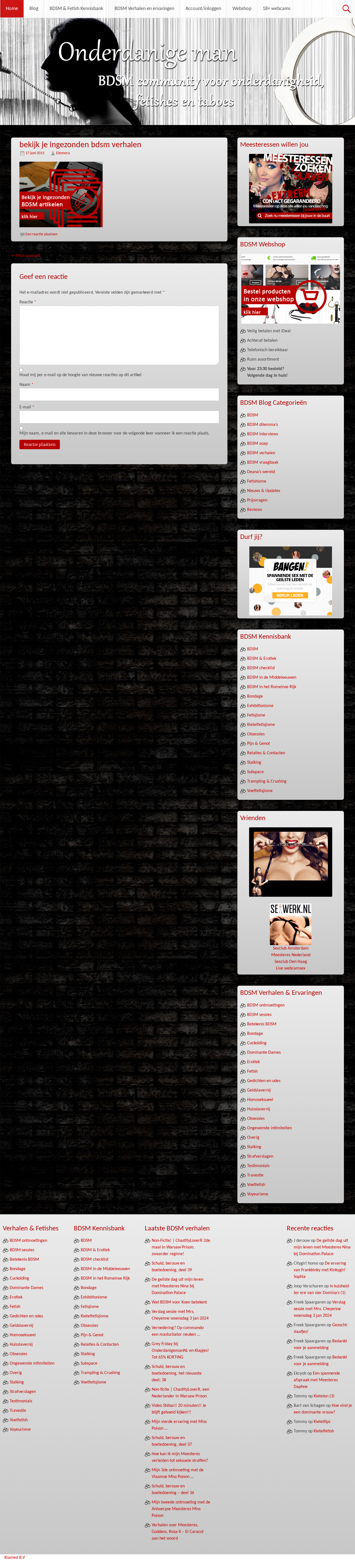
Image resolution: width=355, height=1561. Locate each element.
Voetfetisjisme (260, 791)
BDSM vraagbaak (262, 462)
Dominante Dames (264, 1052)
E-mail (26, 407)
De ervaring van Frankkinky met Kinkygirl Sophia (320, 1270)
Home (12, 8)
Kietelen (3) (324, 1396)
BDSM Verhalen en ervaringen (144, 8)
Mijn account (25, 256)
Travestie (255, 1175)
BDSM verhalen (261, 453)
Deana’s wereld (261, 472)
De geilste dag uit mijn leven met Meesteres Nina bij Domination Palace (177, 1286)
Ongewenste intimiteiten (269, 1128)
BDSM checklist (261, 668)
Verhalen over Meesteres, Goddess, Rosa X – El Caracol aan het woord (178, 1532)
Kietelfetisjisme (261, 725)
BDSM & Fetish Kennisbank (76, 8)
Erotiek (253, 1062)
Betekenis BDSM (262, 1024)
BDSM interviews (262, 434)
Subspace (255, 772)
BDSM (252, 415)
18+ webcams (276, 8)
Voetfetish (256, 1185)
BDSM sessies (259, 1015)
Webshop (241, 8)
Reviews (254, 510)
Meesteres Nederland (290, 955)
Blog (33, 8)
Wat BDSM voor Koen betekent (179, 1302)
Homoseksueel (260, 1100)
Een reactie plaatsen (41, 234)
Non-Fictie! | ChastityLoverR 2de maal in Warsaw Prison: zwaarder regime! (181, 1247)
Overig (253, 1137)
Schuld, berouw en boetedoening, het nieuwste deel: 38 (177, 1373)
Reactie (27, 302)
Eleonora (63, 153)
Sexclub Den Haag (291, 962)
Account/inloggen (203, 8)
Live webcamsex (290, 968)
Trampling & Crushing (266, 781)
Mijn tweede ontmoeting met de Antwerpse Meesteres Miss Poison (181, 1509)
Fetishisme (256, 481)
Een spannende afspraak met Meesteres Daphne (317, 1380)
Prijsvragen (257, 500)
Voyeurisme (257, 1194)
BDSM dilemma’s (262, 425)
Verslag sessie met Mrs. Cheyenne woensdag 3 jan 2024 (320, 1309)
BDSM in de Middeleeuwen (271, 677)
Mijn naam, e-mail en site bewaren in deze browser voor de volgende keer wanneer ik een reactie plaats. (114, 433)
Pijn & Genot (258, 743)
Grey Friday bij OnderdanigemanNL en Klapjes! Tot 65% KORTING (180, 1351)
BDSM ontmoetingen (266, 1005)
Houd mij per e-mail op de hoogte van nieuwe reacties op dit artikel (80, 375)
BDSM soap (257, 443)
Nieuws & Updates (263, 491)
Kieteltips (322, 1422)
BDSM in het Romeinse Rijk (271, 687)
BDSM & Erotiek (261, 658)
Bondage (255, 696)
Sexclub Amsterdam (291, 948)
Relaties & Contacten (266, 753)
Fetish (252, 1071)
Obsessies (256, 734)
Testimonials (258, 1166)
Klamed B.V (14, 1557)
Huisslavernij (258, 1109)
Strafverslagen (260, 1156)
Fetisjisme (256, 715)
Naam (26, 385)
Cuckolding (257, 1043)
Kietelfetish (324, 1431)
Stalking (254, 762)
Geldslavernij (259, 1090)
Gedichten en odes (263, 1081)
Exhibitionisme (260, 706)
